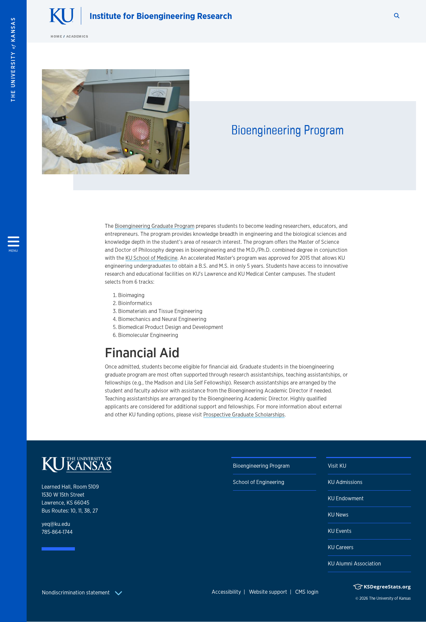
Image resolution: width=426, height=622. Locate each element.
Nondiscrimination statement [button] (76, 592)
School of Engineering (258, 482)
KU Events (339, 531)
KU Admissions (345, 482)
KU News (338, 514)
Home (57, 36)
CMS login (307, 591)
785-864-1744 (57, 532)
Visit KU (337, 465)
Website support (268, 591)
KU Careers (340, 547)
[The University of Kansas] (76, 469)
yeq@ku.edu (56, 524)
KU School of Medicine (151, 257)
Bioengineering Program (261, 465)
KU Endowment (346, 498)
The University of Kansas (390, 598)
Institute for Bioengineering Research (161, 16)
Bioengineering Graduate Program (154, 226)
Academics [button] (77, 36)
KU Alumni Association (354, 563)
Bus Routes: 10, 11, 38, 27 (70, 510)
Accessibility (226, 591)
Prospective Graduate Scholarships (244, 414)
